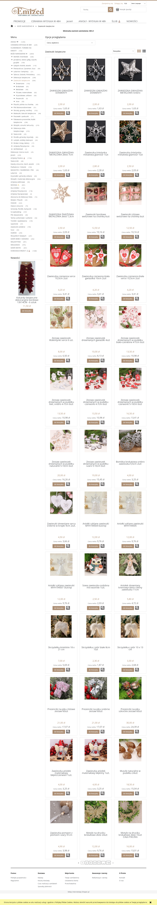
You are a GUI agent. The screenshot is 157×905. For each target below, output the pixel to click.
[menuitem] (19, 21)
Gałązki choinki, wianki (22, 65)
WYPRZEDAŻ (18, 149)
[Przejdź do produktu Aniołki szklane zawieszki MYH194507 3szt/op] (61, 567)
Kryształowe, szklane (24, 95)
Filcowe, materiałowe (24, 92)
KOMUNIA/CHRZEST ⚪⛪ (20, 251)
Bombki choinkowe (21, 57)
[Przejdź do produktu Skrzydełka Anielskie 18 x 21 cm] (61, 629)
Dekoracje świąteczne (22, 77)
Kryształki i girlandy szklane (21, 176)
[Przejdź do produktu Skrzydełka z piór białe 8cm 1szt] (95, 629)
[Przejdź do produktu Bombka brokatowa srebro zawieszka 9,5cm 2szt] (130, 444)
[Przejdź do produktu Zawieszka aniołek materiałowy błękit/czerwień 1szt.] (61, 753)
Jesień (13, 155)
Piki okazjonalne (17, 215)
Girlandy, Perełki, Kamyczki (21, 209)
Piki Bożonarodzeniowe (22, 107)
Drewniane (20, 83)
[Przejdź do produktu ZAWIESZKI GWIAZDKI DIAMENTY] (61, 73)
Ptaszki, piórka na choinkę (23, 104)
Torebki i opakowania (19, 221)
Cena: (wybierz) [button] (53, 43)
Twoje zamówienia (72, 878)
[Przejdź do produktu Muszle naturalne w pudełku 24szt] (130, 753)
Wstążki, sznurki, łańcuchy (24, 125)
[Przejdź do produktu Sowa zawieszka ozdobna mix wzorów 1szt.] (95, 567)
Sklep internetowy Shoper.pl (78, 892)
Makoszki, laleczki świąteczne (25, 113)
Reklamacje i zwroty (99, 878)
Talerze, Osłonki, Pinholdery (24, 74)
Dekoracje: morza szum (20, 152)
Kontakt (122, 878)
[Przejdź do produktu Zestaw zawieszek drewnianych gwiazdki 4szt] (95, 320)
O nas (121, 880)
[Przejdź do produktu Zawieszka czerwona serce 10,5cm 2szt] (61, 258)
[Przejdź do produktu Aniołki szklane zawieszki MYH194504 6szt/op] (95, 506)
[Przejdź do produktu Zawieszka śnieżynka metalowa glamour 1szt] (95, 134)
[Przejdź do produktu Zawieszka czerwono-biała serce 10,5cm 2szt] (130, 258)
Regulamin (15, 880)
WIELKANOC (15, 245)
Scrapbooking (16, 212)
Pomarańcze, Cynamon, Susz (24, 68)
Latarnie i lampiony (21, 71)
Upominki (14, 224)
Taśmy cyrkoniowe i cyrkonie (21, 218)
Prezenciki (20, 98)
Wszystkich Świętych (18, 236)
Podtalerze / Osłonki (18, 167)
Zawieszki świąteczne (22, 80)
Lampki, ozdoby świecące (23, 140)
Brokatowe (20, 86)
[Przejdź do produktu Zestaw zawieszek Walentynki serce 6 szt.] (61, 320)
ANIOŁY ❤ (15, 42)
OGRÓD (14, 233)
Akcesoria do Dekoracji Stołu (21, 197)
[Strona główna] (28, 11)
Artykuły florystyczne (21, 146)
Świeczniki (17, 134)
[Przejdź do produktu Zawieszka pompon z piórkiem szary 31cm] (61, 815)
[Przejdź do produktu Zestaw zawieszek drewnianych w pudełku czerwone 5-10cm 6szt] (130, 382)
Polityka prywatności (18, 878)
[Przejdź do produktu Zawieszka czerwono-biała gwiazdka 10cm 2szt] (95, 258)
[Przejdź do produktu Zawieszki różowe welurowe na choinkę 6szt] (130, 196)
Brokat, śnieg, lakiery (21, 143)
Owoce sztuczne (17, 206)
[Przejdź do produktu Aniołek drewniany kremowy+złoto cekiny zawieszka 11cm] (130, 567)
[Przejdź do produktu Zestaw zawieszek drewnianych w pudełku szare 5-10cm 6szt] (95, 444)
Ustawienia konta (71, 880)
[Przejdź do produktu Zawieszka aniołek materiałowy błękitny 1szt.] (95, 753)
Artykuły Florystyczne (19, 191)
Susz (12, 230)
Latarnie (14, 173)
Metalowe (19, 89)
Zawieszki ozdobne (18, 227)
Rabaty (40, 878)
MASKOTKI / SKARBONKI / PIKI (22, 170)
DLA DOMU (15, 188)
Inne (17, 101)
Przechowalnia (70, 883)
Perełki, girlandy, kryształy (23, 137)
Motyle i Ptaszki (17, 200)
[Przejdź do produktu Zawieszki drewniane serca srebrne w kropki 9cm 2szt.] (61, 506)
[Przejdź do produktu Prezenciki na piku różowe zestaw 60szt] (61, 691)
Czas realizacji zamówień (47, 883)
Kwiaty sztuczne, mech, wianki (22, 164)
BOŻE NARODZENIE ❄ (19, 54)
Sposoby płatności (45, 886)
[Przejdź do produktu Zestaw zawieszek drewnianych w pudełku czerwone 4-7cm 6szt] (95, 382)
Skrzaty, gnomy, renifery (23, 110)
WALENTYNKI (16, 242)
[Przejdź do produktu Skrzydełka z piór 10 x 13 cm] (130, 629)
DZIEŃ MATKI (16, 248)
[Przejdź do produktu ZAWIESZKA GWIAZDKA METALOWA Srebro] (130, 73)
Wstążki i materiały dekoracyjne (23, 179)
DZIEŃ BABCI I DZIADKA (20, 239)
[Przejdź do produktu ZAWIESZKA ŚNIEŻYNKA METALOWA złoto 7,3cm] (61, 196)
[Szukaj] (110, 9)
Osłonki (13, 203)
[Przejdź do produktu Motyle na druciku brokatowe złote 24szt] (95, 815)
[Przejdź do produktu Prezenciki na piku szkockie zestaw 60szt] (130, 691)
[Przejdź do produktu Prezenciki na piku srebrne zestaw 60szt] (95, 691)
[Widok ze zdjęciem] (139, 51)
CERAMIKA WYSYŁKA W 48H (21, 45)
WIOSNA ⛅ (15, 185)
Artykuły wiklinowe (18, 182)
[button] (68, 113)
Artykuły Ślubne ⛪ (18, 158)
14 (108, 862)
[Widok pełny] (144, 51)
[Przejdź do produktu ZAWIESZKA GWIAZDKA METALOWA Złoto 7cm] (61, 134)
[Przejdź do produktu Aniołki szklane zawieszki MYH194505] (130, 506)
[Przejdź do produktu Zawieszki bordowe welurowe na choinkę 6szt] (95, 196)
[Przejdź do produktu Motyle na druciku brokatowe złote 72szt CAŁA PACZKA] (130, 815)
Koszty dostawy (44, 880)
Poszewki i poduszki (21, 116)
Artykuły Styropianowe (19, 194)
